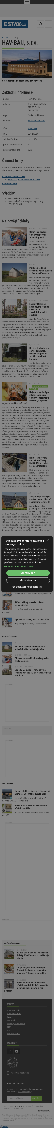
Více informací (35, 562)
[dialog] (27, 564)
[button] (27, 566)
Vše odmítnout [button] (28, 580)
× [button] (48, 539)
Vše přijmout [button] (28, 573)
